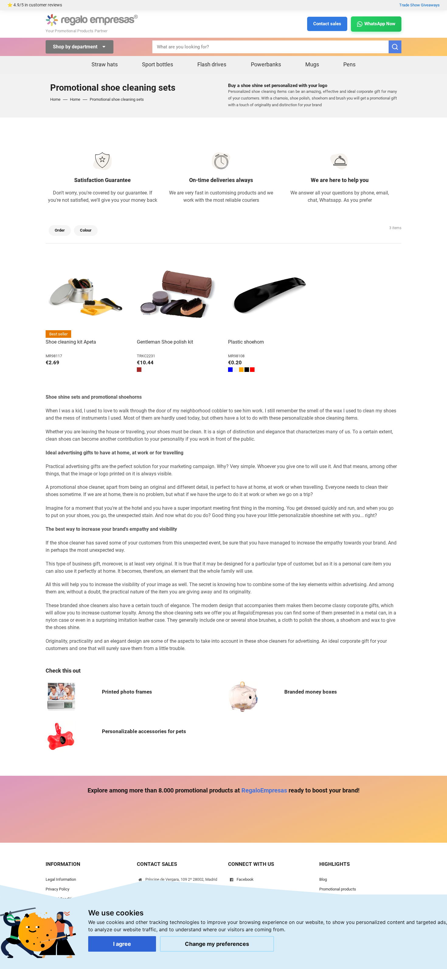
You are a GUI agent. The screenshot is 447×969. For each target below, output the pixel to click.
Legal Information (61, 879)
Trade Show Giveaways (419, 5)
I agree (122, 944)
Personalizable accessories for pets (144, 731)
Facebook (245, 879)
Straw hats (105, 64)
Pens (349, 64)
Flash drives (211, 64)
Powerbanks (266, 64)
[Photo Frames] (61, 696)
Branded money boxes (310, 692)
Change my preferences (217, 944)
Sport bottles (157, 64)
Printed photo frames (127, 692)
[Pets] (61, 735)
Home (55, 99)
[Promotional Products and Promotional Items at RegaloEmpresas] (92, 19)
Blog (323, 879)
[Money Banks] (243, 696)
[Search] (395, 46)
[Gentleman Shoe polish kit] (178, 297)
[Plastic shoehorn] (269, 297)
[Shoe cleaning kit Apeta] (87, 297)
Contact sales (327, 23)
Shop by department (76, 47)
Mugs (312, 64)
